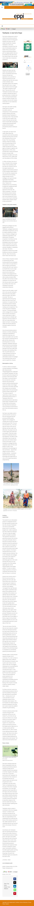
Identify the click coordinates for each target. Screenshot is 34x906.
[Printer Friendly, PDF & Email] (8, 29)
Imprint (7, 904)
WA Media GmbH (11, 902)
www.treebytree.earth (7, 863)
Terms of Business (23, 902)
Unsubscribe (28, 69)
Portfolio (17, 902)
